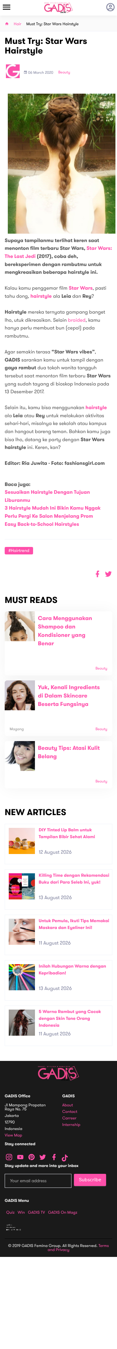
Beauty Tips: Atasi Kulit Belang (69, 752)
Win (21, 1212)
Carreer (69, 1118)
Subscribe (90, 1179)
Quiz (10, 1212)
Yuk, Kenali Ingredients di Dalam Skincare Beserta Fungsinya (69, 696)
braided (76, 320)
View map (13, 1135)
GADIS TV (36, 1212)
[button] (108, 574)
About (67, 1105)
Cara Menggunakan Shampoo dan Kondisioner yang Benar (65, 631)
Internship (71, 1125)
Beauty (64, 72)
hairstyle (40, 296)
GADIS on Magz (62, 1212)
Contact (69, 1112)
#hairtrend (18, 550)
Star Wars (81, 288)
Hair (17, 24)
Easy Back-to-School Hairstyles (42, 524)
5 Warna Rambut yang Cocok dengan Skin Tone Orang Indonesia (70, 1018)
